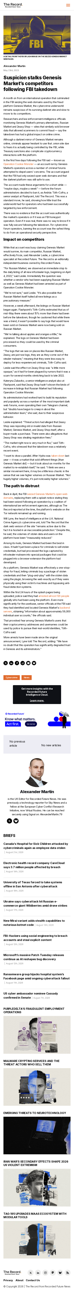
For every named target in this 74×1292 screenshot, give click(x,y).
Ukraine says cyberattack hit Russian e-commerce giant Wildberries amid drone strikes (35, 905)
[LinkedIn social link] (38, 1273)
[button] (68, 5)
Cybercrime (12, 677)
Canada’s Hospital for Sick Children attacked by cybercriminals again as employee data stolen (35, 848)
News (26, 677)
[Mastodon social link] (53, 1273)
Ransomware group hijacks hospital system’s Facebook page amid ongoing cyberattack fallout (36, 978)
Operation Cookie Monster (18, 164)
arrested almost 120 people (54, 596)
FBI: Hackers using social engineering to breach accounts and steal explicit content (35, 940)
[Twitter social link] (31, 1273)
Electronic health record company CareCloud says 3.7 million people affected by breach (34, 867)
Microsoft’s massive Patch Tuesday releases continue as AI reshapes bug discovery (33, 959)
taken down (58, 455)
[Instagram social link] (45, 1273)
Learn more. (37, 700)
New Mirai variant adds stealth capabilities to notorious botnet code (34, 923)
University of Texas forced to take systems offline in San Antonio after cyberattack (32, 886)
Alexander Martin (14, 66)
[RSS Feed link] (68, 1273)
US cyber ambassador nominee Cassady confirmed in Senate (30, 995)
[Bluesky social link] (60, 1273)
